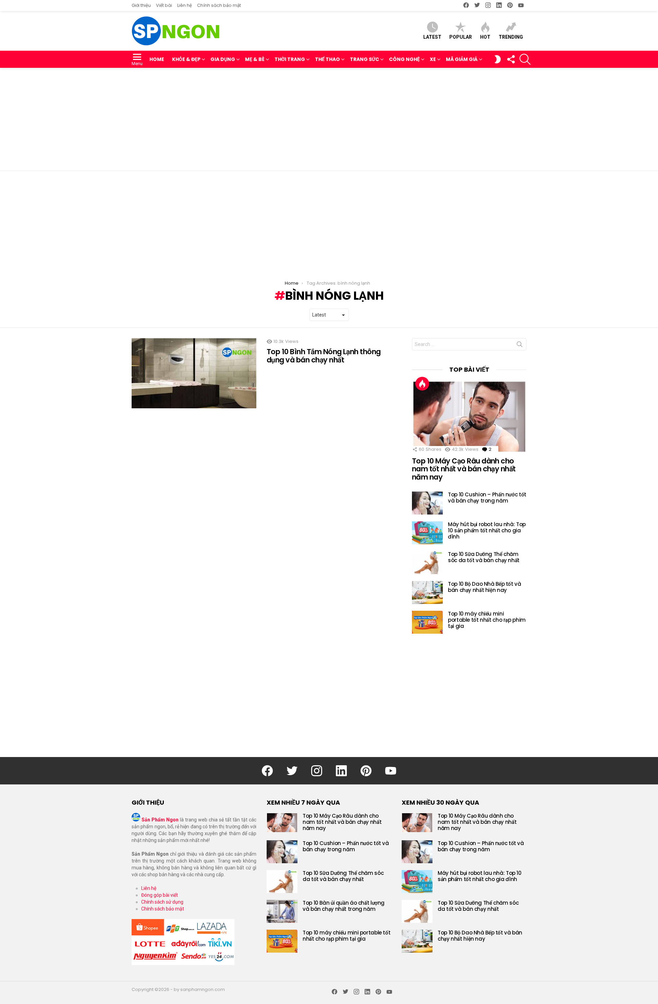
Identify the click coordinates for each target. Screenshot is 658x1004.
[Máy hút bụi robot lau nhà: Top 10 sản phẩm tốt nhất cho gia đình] (427, 532)
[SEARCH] (525, 59)
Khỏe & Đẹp (186, 59)
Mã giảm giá (462, 59)
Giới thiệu (141, 5)
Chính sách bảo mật (219, 5)
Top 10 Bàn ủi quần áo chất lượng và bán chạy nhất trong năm (344, 906)
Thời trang (290, 59)
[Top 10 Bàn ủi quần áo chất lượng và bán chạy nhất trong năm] (282, 911)
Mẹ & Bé (255, 59)
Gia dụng (222, 59)
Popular (460, 37)
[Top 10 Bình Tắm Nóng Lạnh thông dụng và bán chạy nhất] (194, 373)
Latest (432, 37)
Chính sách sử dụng (162, 902)
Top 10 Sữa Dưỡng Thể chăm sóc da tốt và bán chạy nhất (484, 557)
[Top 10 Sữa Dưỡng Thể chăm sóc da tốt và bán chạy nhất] (427, 562)
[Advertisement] (329, 119)
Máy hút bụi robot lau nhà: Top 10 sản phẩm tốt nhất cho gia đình (487, 530)
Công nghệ (404, 59)
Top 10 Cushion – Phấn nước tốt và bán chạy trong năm (487, 497)
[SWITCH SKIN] (498, 59)
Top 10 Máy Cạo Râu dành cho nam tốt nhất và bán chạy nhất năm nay (464, 469)
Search (519, 345)
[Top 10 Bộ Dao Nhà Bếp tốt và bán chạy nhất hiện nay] (427, 592)
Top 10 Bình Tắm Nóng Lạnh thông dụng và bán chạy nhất (324, 356)
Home (156, 59)
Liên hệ (184, 5)
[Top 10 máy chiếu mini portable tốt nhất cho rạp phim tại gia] (427, 622)
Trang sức (364, 59)
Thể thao (327, 59)
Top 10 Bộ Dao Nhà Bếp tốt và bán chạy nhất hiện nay (484, 587)
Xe (433, 59)
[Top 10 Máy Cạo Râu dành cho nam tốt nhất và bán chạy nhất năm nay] (469, 416)
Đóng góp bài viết (159, 895)
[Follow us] (510, 59)
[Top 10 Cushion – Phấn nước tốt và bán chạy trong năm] (427, 503)
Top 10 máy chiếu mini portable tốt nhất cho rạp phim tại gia (487, 620)
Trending (511, 37)
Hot (485, 37)
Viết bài (164, 5)
